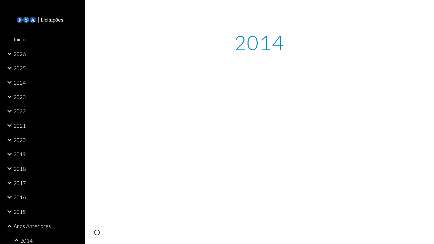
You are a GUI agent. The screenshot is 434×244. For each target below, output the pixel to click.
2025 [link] (20, 68)
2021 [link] (20, 125)
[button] (426, 9)
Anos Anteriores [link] (32, 226)
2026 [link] (20, 53)
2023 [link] (20, 97)
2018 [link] (20, 168)
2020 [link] (20, 140)
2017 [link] (20, 183)
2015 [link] (20, 211)
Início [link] (20, 39)
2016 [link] (20, 197)
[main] (259, 42)
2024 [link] (20, 82)
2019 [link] (20, 154)
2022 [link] (20, 111)
